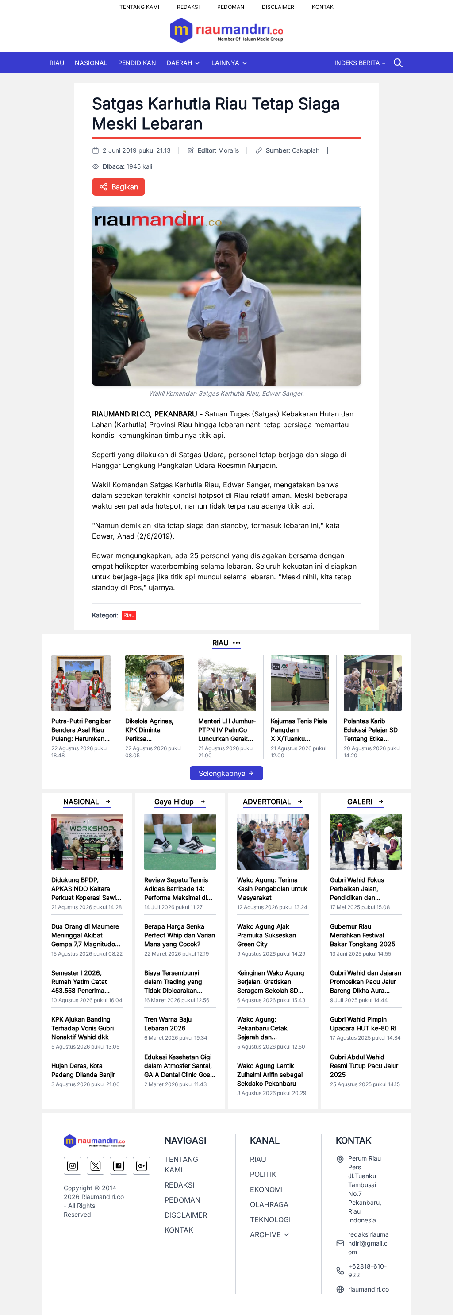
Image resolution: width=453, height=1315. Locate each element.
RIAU (57, 62)
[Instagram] (72, 1166)
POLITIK (263, 1174)
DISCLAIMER (278, 4)
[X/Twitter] (95, 1166)
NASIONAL (91, 62)
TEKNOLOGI (270, 1219)
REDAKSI (188, 4)
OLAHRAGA (269, 1204)
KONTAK (323, 4)
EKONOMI (266, 1189)
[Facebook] (118, 1166)
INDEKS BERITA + (360, 62)
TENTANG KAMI (139, 4)
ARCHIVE (265, 1234)
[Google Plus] (141, 1166)
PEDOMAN (230, 4)
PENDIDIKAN (137, 62)
